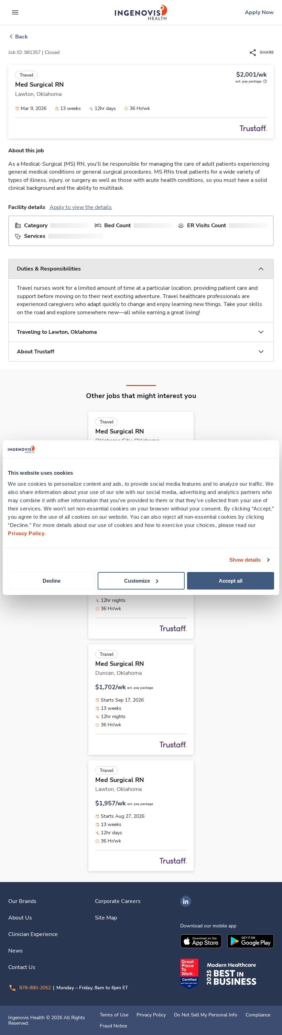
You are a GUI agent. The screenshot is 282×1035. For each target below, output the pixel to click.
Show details (245, 560)
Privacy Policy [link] (151, 1015)
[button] (141, 269)
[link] (141, 12)
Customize (137, 580)
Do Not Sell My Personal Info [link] (205, 1015)
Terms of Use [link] (114, 1015)
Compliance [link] (258, 1015)
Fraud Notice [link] (113, 1026)
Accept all (230, 580)
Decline (52, 580)
